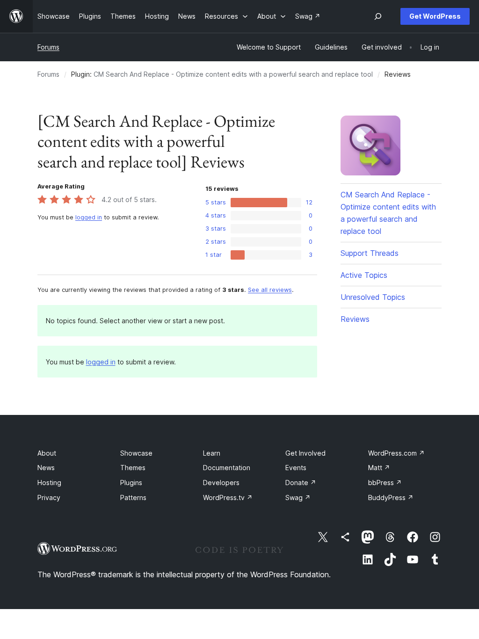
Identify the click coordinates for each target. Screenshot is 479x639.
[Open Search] (378, 16)
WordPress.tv (228, 497)
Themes (132, 468)
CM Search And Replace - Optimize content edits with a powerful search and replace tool (233, 74)
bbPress (385, 483)
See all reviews (270, 289)
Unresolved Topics (373, 297)
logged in (88, 217)
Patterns (133, 497)
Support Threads (370, 253)
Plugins (131, 483)
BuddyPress (391, 497)
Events (295, 468)
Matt (379, 468)
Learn (211, 453)
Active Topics (364, 275)
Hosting (49, 483)
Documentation (226, 468)
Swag (298, 497)
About (46, 453)
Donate (300, 483)
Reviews (355, 319)
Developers (221, 483)
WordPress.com (396, 453)
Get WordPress (435, 16)
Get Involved (305, 453)
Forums (48, 47)
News (46, 468)
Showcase (136, 453)
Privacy (48, 497)
